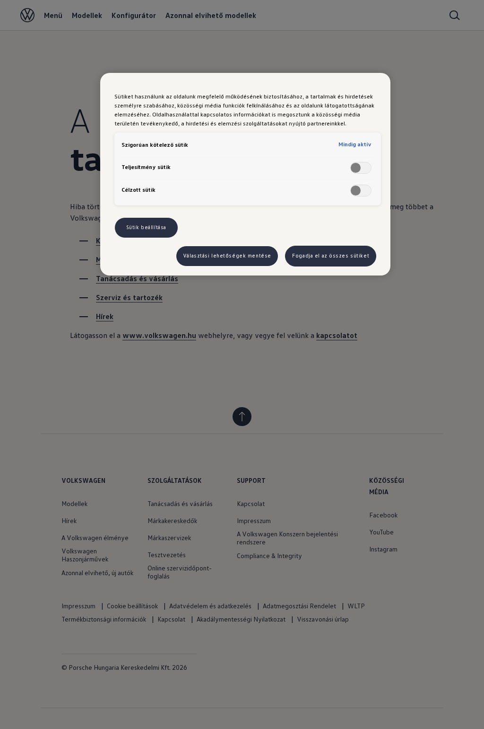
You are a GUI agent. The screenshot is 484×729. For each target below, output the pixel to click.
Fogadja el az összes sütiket (330, 255)
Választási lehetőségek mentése (227, 255)
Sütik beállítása (146, 227)
